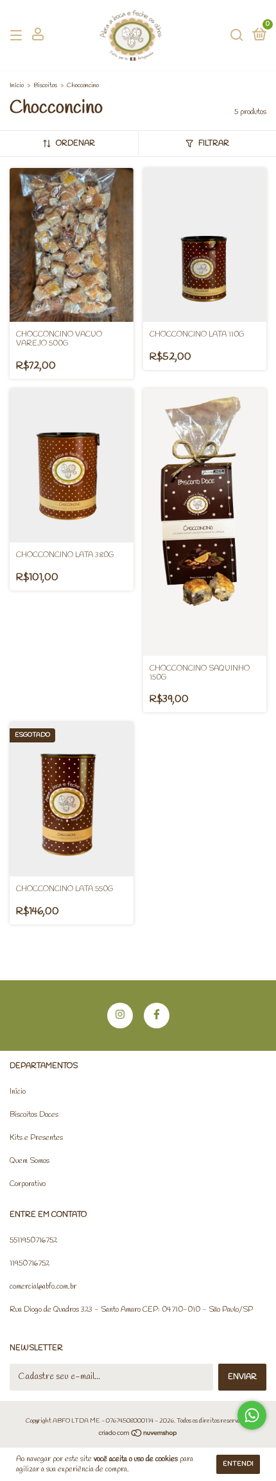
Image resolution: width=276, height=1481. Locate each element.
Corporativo (28, 1184)
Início (17, 85)
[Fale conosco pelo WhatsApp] (251, 1415)
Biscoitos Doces (34, 1115)
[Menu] (18, 35)
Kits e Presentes (36, 1138)
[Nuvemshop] (138, 1434)
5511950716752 (33, 1240)
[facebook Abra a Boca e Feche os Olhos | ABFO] (156, 1015)
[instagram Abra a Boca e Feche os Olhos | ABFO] (120, 1015)
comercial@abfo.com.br (43, 1287)
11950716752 (29, 1264)
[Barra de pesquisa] (237, 35)
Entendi (238, 1464)
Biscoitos (45, 85)
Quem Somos (29, 1161)
